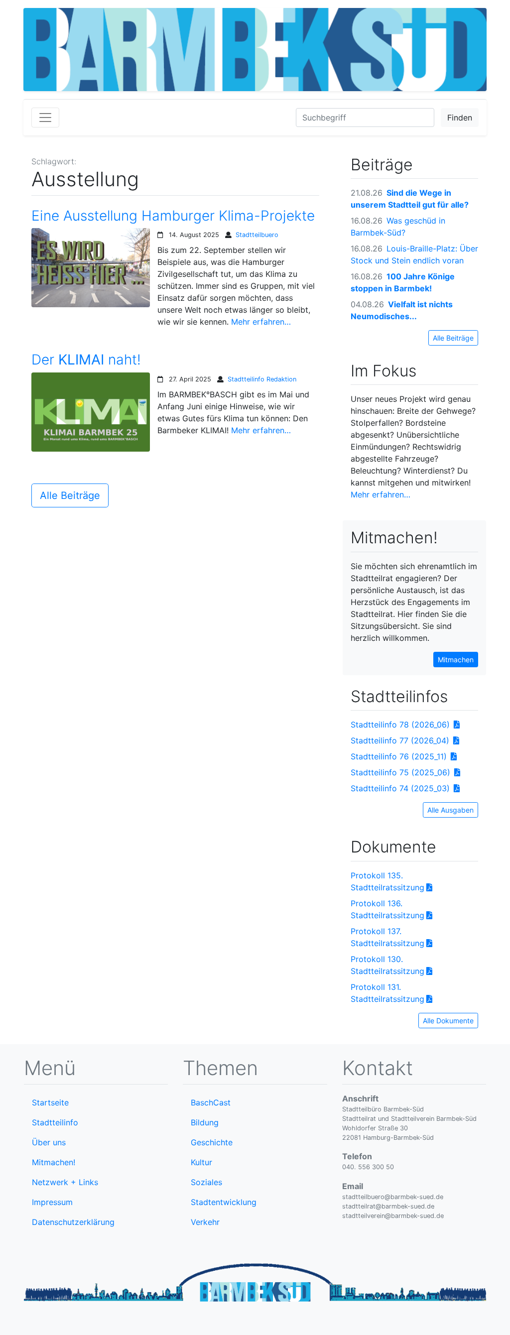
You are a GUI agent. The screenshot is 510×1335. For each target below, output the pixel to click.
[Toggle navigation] (45, 117)
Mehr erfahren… (261, 322)
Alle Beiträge (70, 495)
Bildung (205, 1122)
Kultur (201, 1162)
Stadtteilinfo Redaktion (262, 379)
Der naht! (86, 360)
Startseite (50, 1102)
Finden (459, 117)
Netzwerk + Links (65, 1182)
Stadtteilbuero (257, 235)
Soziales (206, 1182)
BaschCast (211, 1102)
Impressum (52, 1202)
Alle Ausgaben (450, 810)
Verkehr (205, 1222)
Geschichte (212, 1142)
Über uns (49, 1142)
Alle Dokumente (448, 1020)
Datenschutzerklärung (73, 1222)
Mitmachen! (53, 1162)
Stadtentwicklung (223, 1202)
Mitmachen (456, 659)
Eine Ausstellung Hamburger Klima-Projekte (173, 216)
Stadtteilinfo (55, 1122)
